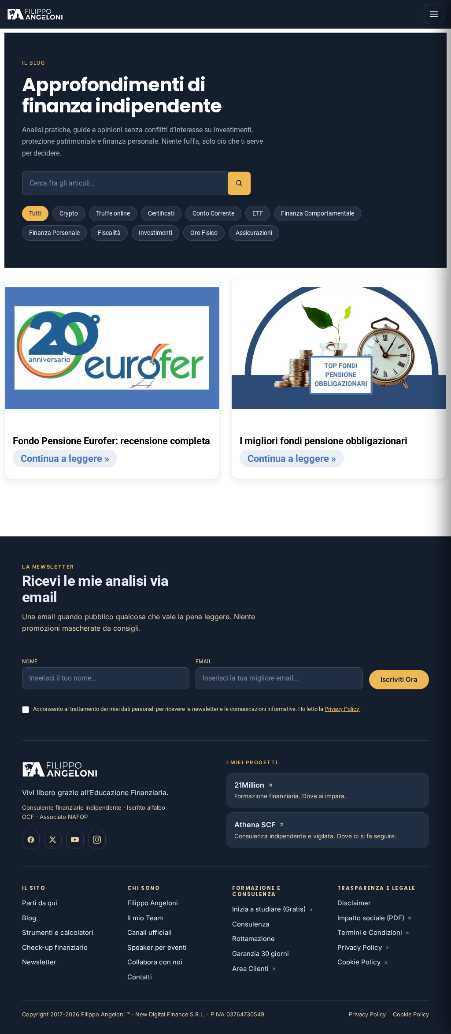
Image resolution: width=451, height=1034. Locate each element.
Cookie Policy (359, 962)
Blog (29, 918)
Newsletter (39, 962)
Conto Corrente (213, 213)
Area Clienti (250, 969)
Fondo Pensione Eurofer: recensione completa (111, 440)
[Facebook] (31, 839)
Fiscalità (109, 232)
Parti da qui (39, 903)
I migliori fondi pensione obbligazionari (323, 440)
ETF (257, 213)
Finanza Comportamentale (317, 213)
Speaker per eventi (157, 948)
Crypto (68, 213)
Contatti (139, 977)
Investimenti (155, 232)
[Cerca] (239, 183)
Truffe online (113, 213)
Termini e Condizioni (369, 933)
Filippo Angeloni (152, 903)
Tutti (35, 213)
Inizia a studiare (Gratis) (269, 909)
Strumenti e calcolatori (57, 933)
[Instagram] (97, 839)
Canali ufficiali (149, 933)
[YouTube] (75, 839)
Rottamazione (253, 939)
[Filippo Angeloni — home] (36, 14)
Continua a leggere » (65, 458)
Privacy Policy (342, 709)
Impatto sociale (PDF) (370, 918)
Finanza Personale (54, 232)
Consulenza (250, 924)
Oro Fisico (204, 232)
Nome (30, 661)
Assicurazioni (254, 232)
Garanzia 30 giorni (260, 954)
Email (204, 661)
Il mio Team (145, 918)
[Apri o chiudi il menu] (434, 14)
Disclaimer (354, 903)
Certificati (161, 213)
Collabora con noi (154, 962)
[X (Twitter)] (53, 839)
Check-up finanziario (55, 948)
